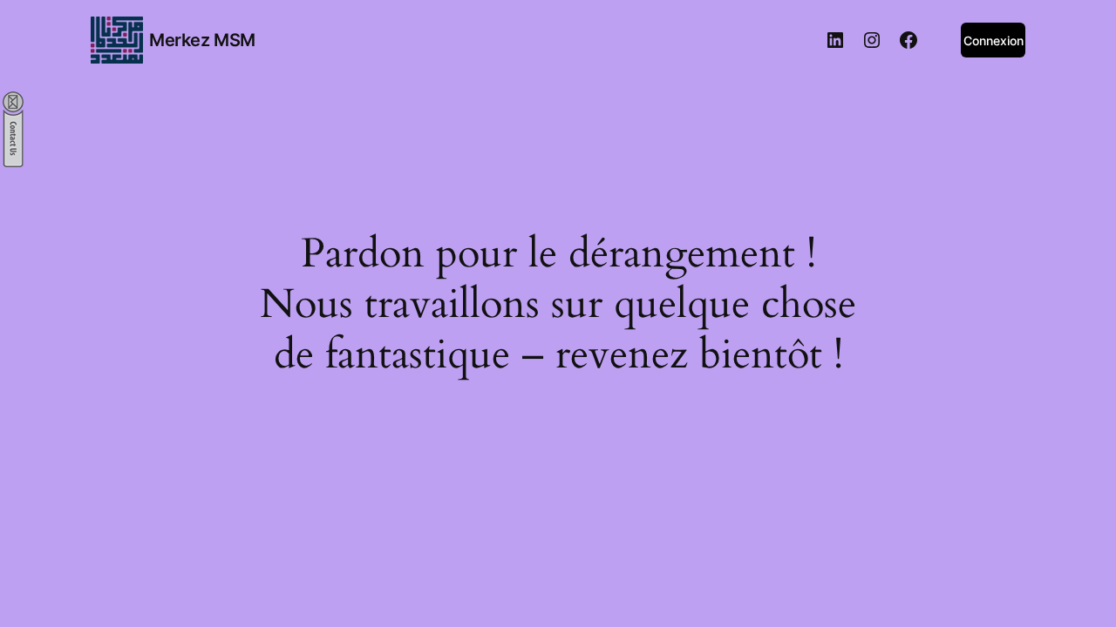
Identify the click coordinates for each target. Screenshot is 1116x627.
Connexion (993, 40)
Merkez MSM (202, 40)
